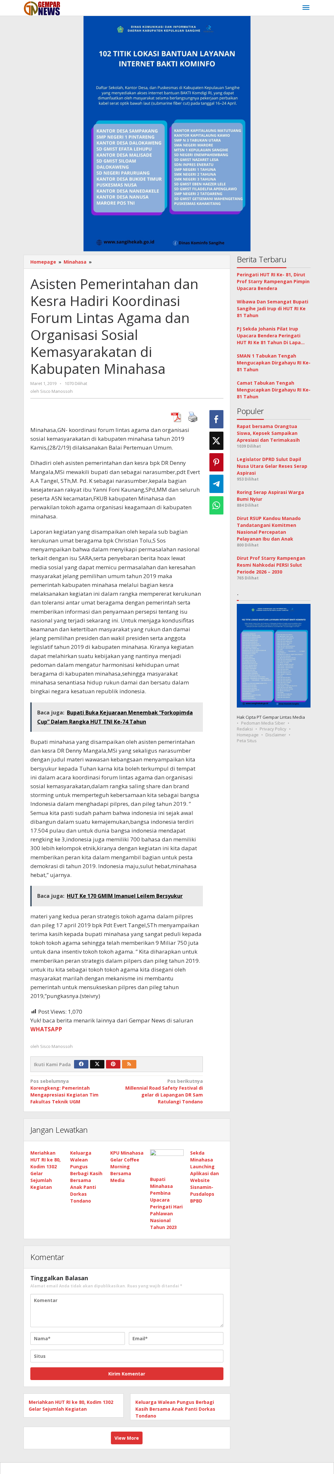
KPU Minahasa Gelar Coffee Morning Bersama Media (127, 1166)
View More (126, 1438)
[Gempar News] (42, 8)
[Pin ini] (216, 462)
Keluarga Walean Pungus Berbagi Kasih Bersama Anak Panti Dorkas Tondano (175, 1409)
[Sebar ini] (216, 419)
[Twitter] (97, 1064)
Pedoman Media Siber (263, 723)
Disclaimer (276, 735)
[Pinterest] (113, 1064)
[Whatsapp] (216, 505)
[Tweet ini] (216, 441)
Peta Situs (247, 741)
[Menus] (306, 7)
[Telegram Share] (216, 484)
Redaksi (245, 729)
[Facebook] (81, 1064)
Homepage (248, 735)
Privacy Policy (273, 729)
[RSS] (129, 1064)
